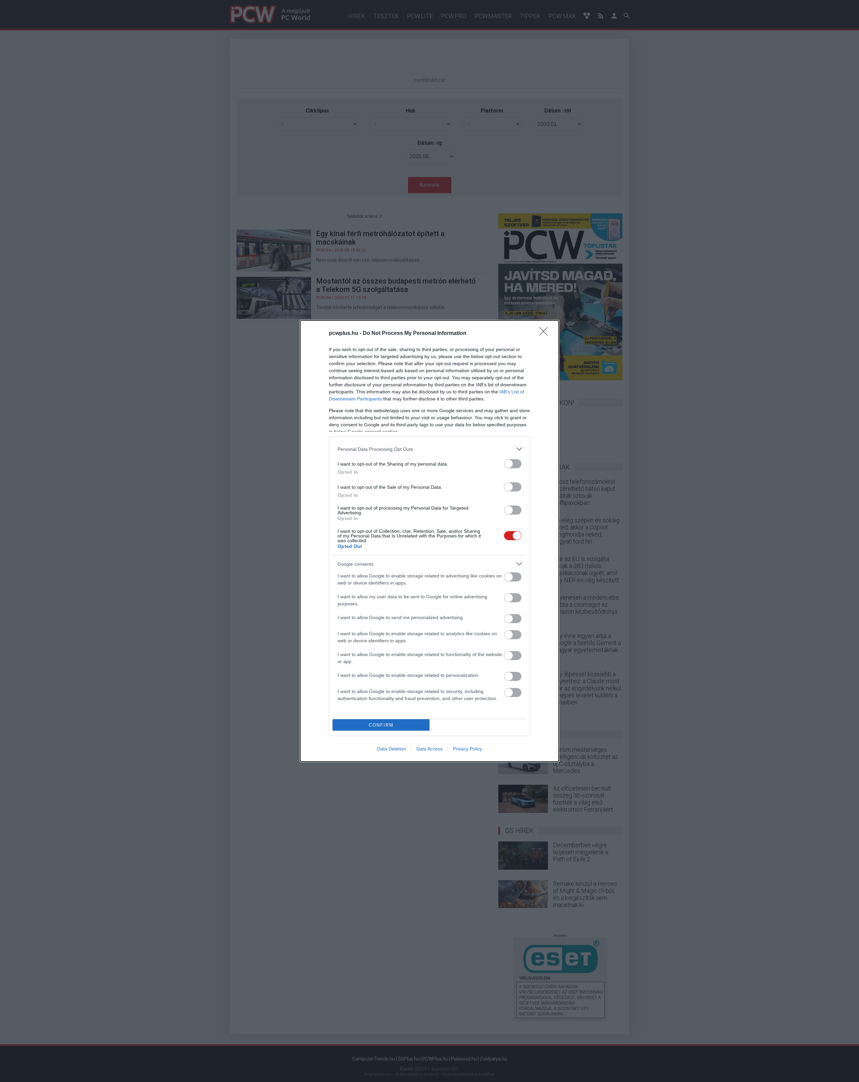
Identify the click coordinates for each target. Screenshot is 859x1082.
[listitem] (429, 448)
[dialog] (429, 541)
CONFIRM (381, 725)
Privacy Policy (467, 748)
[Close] (545, 333)
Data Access (429, 748)
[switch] (512, 463)
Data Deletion (391, 748)
